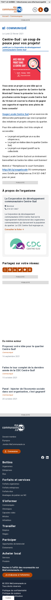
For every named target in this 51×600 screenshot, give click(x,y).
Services (6, 557)
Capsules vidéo (8, 513)
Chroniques (7, 509)
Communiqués (16, 16)
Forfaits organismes (10, 484)
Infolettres (6, 520)
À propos (6, 440)
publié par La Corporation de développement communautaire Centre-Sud (21, 48)
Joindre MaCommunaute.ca (13, 444)
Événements (7, 548)
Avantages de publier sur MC (14, 495)
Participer (9, 539)
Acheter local (11, 553)
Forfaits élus (7, 491)
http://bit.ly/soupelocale (15, 169)
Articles (5, 516)
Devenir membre (9, 437)
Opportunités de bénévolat (13, 544)
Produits (5, 561)
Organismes (7, 466)
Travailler (9, 526)
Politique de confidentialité (14, 590)
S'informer (9, 501)
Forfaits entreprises (10, 488)
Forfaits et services (16, 479)
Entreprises (7, 470)
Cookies (8, 598)
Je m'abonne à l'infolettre (17, 575)
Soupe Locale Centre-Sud (15, 114)
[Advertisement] (25, 309)
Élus (4, 474)
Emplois (5, 530)
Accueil (5, 16)
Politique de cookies (11, 593)
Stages (5, 534)
